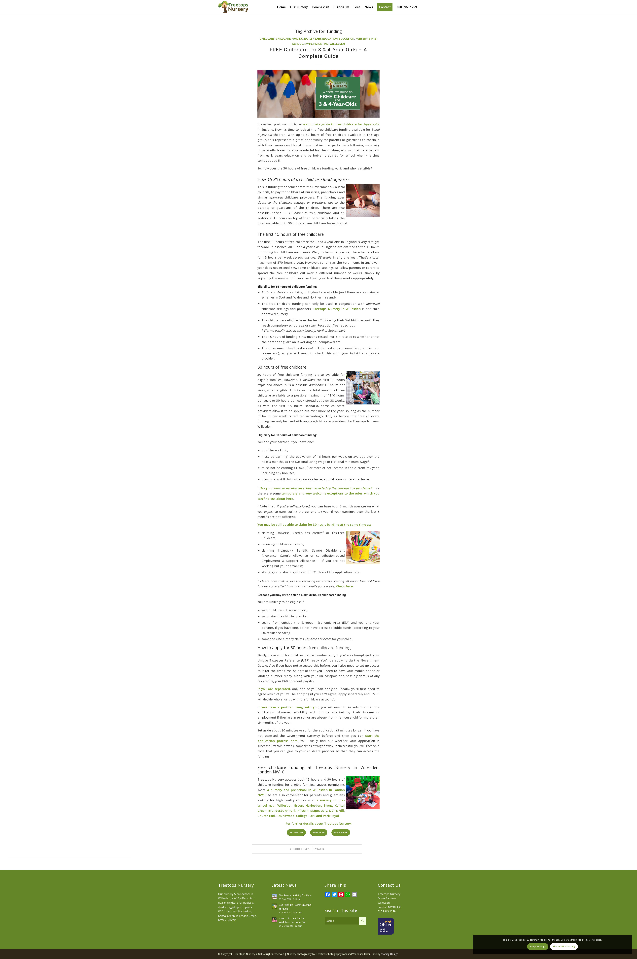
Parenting (320, 43)
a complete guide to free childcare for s (341, 124)
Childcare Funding (289, 38)
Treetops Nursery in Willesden (337, 309)
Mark (320, 849)
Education (346, 38)
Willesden (337, 43)
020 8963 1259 (386, 911)
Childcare (267, 38)
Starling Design (389, 954)
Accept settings (538, 946)
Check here (344, 586)
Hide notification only (564, 946)
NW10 (308, 43)
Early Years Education (321, 38)
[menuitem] (281, 7)
